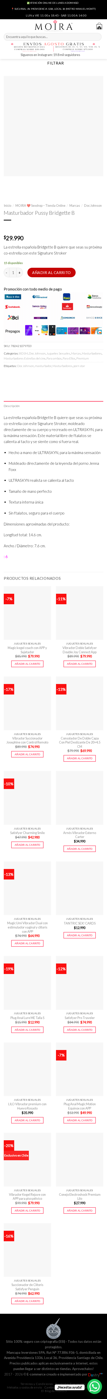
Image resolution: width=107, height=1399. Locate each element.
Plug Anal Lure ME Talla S (27, 1018)
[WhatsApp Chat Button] (94, 1386)
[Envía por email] (33, 376)
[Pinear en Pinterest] (42, 376)
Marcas (74, 206)
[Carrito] (99, 26)
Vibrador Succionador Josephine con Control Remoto (27, 740)
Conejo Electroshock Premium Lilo (80, 1196)
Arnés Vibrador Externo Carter (79, 835)
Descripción (12, 406)
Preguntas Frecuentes (70, 1384)
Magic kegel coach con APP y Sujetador (27, 650)
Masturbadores (92, 353)
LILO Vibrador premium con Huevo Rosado (27, 1106)
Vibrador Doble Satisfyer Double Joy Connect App (79, 650)
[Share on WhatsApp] (8, 376)
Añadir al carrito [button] (27, 663)
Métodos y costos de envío (24, 1387)
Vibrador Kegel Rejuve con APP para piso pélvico (27, 1196)
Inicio (7, 206)
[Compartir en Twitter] (25, 376)
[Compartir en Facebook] (16, 376)
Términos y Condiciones (36, 1384)
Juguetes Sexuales (58, 353)
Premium (82, 358)
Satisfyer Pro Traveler (80, 1018)
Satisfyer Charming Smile (27, 833)
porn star (79, 366)
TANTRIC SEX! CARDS (80, 923)
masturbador (43, 366)
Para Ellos (69, 358)
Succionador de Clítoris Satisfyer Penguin (27, 1287)
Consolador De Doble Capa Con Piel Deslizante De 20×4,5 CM (79, 742)
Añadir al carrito (51, 272)
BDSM (23, 353)
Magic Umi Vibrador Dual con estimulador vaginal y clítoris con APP (27, 927)
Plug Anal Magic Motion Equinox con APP (80, 1106)
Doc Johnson (93, 206)
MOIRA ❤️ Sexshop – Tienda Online (40, 206)
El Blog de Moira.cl (54, 1390)
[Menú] (6, 25)
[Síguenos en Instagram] (84, 55)
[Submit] (97, 37)
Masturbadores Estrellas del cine (25, 358)
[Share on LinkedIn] (50, 376)
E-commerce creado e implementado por (57, 1374)
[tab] (53, 406)
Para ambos (54, 358)
